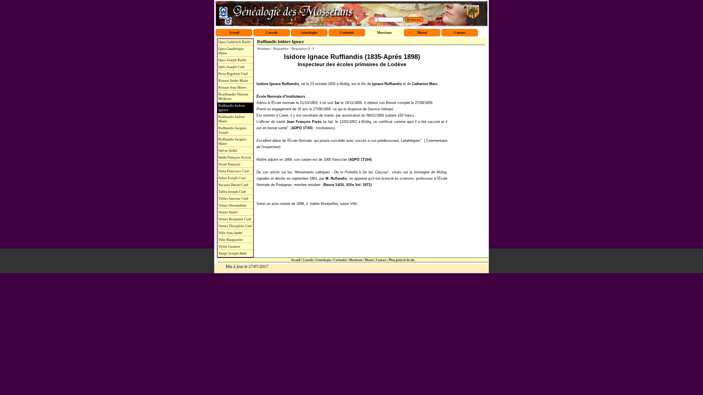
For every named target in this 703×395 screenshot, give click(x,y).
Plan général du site (402, 259)
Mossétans (355, 259)
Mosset (369, 259)
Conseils (308, 259)
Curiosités (340, 259)
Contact (381, 259)
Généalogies (323, 259)
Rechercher (414, 19)
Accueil (295, 259)
